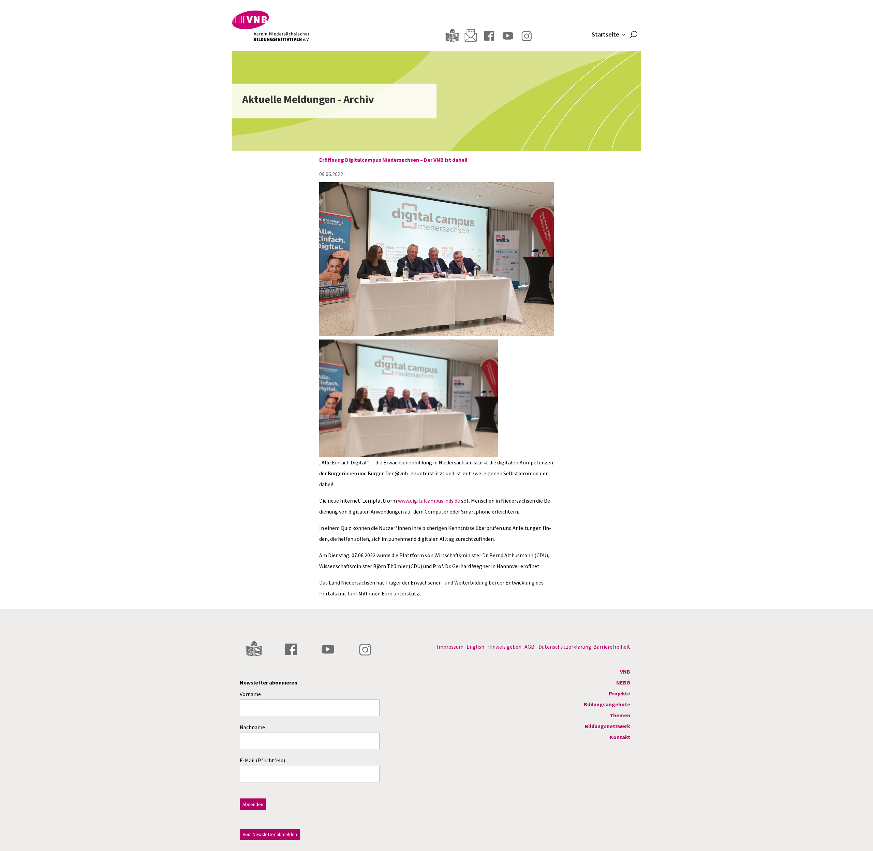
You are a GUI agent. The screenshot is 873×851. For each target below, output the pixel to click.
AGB (529, 646)
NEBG (623, 682)
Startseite (605, 35)
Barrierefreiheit (611, 646)
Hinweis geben (504, 646)
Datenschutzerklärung (564, 646)
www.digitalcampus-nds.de (429, 500)
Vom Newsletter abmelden (270, 834)
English (475, 646)
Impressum (450, 646)
